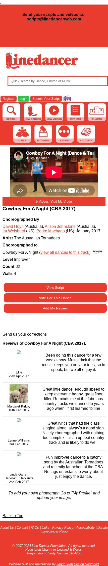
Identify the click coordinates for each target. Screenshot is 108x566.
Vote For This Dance (55, 298)
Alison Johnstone (60, 226)
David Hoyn (13, 226)
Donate (102, 527)
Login (23, 99)
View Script (55, 288)
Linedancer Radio (55, 531)
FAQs (35, 527)
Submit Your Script (46, 99)
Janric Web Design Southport (78, 564)
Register (9, 99)
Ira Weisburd (14, 231)
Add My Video (61, 201)
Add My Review (55, 308)
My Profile (81, 493)
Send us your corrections (25, 334)
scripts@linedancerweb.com (54, 19)
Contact (22, 527)
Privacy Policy (62, 527)
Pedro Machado (50, 231)
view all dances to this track (64, 252)
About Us (7, 527)
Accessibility (85, 527)
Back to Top (13, 516)
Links (45, 527)
